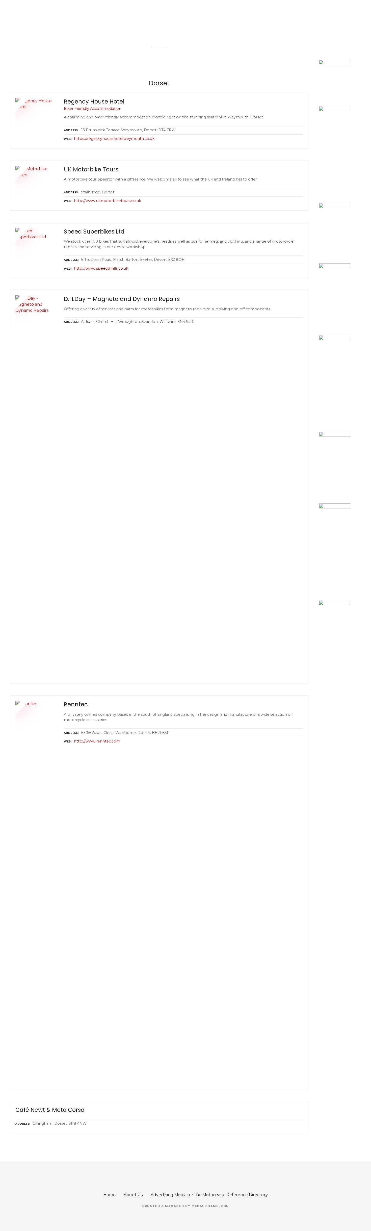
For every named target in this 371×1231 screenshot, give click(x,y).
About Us (133, 1194)
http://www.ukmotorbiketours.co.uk (107, 200)
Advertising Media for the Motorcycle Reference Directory (209, 1194)
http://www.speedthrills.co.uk (101, 268)
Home (109, 1194)
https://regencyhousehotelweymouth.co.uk (114, 138)
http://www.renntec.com (97, 741)
